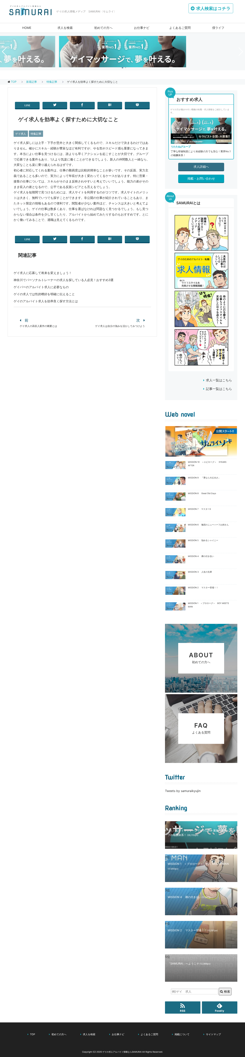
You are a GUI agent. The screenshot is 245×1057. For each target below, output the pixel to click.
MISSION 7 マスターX (199, 509)
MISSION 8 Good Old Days (202, 493)
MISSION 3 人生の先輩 (200, 572)
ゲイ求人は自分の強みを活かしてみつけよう (120, 326)
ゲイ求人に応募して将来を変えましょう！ (43, 273)
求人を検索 (65, 28)
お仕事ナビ (141, 28)
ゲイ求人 (20, 133)
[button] (122, 67)
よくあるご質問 (180, 28)
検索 (226, 991)
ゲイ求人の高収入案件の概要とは (38, 326)
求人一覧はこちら (219, 380)
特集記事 (36, 133)
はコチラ (213, 8)
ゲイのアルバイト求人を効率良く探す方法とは (46, 301)
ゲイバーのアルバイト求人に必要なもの (41, 287)
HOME (26, 28)
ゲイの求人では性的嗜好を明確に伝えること (44, 294)
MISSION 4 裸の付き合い (201, 556)
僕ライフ (218, 28)
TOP (13, 81)
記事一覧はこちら (219, 389)
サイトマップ (213, 1034)
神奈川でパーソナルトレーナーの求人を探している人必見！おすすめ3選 (64, 280)
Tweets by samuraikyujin (183, 791)
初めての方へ (103, 28)
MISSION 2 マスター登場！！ (203, 587)
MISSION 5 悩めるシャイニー (203, 540)
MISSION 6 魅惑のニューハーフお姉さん (208, 525)
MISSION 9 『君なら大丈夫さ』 (204, 478)
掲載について (182, 1034)
